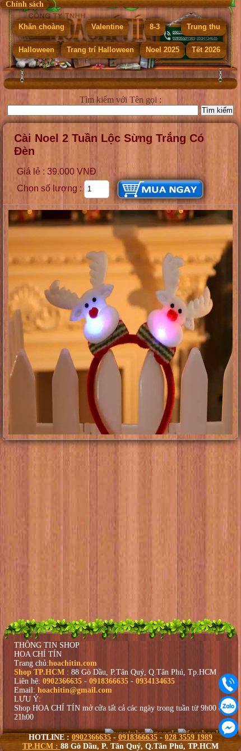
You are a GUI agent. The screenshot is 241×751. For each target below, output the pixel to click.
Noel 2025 (162, 47)
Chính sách (25, 4)
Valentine (107, 24)
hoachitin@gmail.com (75, 690)
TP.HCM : (41, 746)
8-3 (155, 24)
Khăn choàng (41, 24)
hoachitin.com (73, 663)
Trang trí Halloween (100, 47)
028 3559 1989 (188, 737)
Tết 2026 (206, 47)
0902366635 (91, 737)
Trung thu (203, 24)
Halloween (36, 47)
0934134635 (155, 681)
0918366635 (137, 737)
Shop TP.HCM (40, 672)
